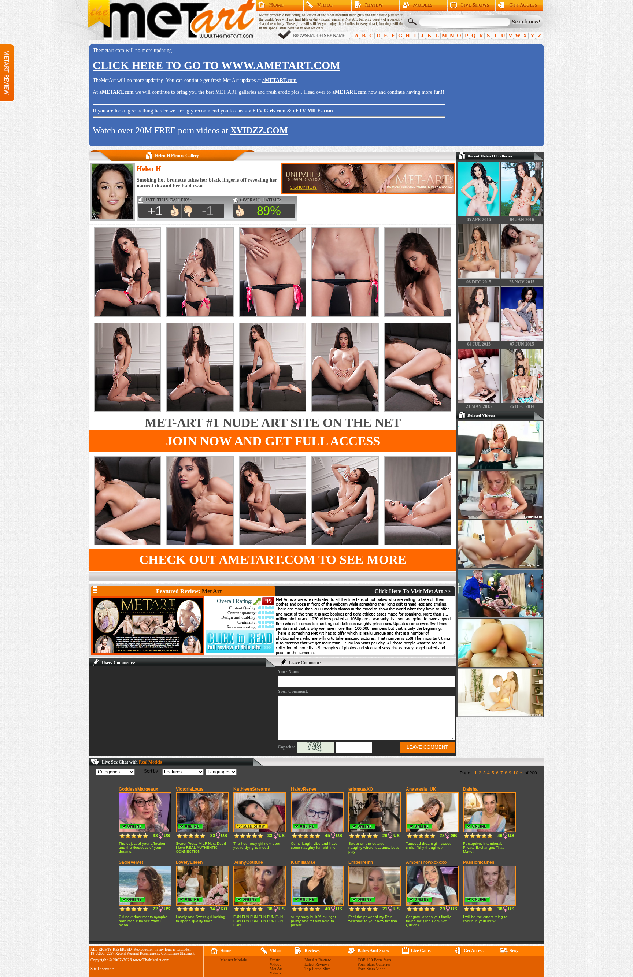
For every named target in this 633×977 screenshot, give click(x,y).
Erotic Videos (275, 962)
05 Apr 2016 (479, 219)
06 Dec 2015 (478, 282)
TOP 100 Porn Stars (374, 960)
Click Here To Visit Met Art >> (412, 591)
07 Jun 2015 (522, 344)
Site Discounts (102, 968)
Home (279, 5)
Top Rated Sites (317, 968)
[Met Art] (147, 625)
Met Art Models (423, 5)
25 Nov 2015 (521, 282)
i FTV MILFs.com (313, 111)
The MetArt (171, 20)
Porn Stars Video (372, 968)
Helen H (149, 168)
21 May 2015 (479, 406)
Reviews (312, 950)
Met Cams (471, 5)
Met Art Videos (276, 970)
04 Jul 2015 (479, 344)
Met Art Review (375, 5)
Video (275, 950)
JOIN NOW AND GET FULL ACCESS (273, 441)
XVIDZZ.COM (259, 130)
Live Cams (421, 950)
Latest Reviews (316, 964)
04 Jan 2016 (522, 219)
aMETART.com (279, 80)
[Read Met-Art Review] (240, 651)
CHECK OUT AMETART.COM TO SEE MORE (272, 560)
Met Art (212, 591)
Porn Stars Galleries (374, 964)
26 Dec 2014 (522, 406)
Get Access (519, 5)
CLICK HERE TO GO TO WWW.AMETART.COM (216, 65)
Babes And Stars (373, 950)
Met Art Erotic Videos (327, 5)
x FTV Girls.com (267, 111)
